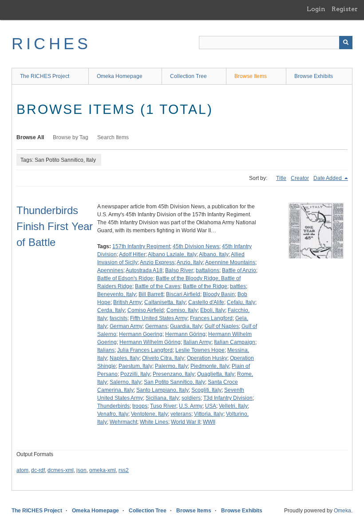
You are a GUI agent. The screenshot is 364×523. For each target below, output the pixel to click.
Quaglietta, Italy (215, 374)
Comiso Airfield (145, 310)
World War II (185, 422)
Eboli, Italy (212, 310)
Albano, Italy (214, 254)
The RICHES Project (44, 76)
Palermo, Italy (171, 366)
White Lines (154, 422)
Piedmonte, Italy (209, 366)
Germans (156, 326)
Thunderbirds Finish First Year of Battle (54, 226)
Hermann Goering (140, 334)
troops (139, 406)
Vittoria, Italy (208, 414)
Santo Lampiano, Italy (162, 390)
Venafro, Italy (112, 414)
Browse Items (250, 76)
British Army (127, 302)
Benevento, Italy (116, 294)
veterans (180, 414)
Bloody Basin (219, 294)
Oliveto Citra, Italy (163, 358)
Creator (300, 178)
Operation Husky (207, 358)
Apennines (110, 270)
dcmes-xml (60, 470)
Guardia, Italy (186, 326)
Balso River (179, 270)
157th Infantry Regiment (141, 246)
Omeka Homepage (119, 76)
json (81, 470)
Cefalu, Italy (241, 302)
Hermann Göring (185, 334)
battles (238, 286)
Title (281, 178)
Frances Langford (211, 318)
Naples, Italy (124, 358)
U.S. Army (190, 406)
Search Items (113, 137)
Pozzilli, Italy (135, 374)
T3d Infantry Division (228, 398)
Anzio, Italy (190, 262)
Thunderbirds (113, 406)
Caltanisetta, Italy (165, 302)
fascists (118, 318)
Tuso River (163, 406)
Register (345, 8)
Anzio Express (157, 262)
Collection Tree (188, 76)
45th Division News (196, 246)
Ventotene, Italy (149, 414)
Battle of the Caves (157, 286)
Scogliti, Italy (206, 390)
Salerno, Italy (125, 382)
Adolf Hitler (132, 254)
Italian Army (197, 342)
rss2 (124, 470)
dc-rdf (38, 470)
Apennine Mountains (230, 262)
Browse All (30, 137)
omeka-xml (102, 470)
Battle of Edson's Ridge (125, 278)
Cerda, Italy (111, 310)
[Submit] (345, 42)
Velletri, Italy (233, 406)
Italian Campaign (234, 342)
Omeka (342, 510)
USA (210, 406)
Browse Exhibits (313, 76)
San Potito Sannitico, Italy (174, 382)
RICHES (51, 44)
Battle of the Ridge (205, 286)
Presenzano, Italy (173, 374)
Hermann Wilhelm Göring (150, 342)
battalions (207, 270)
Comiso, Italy (182, 310)
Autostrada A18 (144, 270)
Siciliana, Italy (162, 398)
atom (22, 470)
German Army (126, 326)
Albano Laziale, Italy (172, 254)
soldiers (191, 398)
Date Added (328, 178)
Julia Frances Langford (145, 350)
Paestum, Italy (135, 366)
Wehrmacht (123, 422)
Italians (106, 350)
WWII (209, 422)
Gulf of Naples (222, 326)
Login (316, 8)
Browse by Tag (70, 137)
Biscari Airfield (183, 294)
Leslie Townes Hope (200, 350)
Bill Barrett (150, 294)
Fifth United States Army (158, 318)
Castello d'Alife (206, 302)
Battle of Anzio (239, 270)
